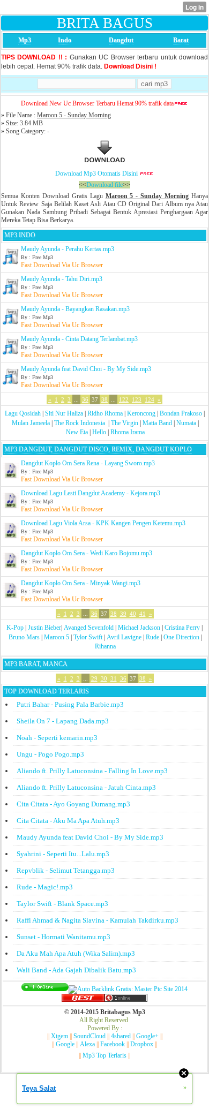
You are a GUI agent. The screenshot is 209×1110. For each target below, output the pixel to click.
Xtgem (59, 1036)
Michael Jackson (139, 627)
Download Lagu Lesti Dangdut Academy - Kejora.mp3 (90, 493)
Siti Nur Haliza (64, 413)
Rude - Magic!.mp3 (45, 887)
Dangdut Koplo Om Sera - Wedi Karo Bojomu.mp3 (86, 553)
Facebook (112, 1044)
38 (104, 399)
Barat (181, 40)
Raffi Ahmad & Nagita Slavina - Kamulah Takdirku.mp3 (97, 920)
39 (123, 613)
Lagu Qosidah (23, 413)
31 (113, 678)
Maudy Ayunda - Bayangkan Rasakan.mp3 (75, 309)
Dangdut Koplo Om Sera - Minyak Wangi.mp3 (80, 583)
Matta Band (157, 423)
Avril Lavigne (124, 637)
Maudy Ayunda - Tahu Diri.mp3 (61, 279)
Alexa (87, 1044)
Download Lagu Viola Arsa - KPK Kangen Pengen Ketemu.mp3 (103, 523)
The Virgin (124, 423)
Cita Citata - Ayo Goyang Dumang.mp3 (73, 804)
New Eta (77, 432)
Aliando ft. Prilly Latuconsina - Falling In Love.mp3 (92, 771)
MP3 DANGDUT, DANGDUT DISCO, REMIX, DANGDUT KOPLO (98, 449)
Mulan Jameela (31, 423)
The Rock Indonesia (80, 423)
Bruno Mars (24, 637)
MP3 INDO (19, 235)
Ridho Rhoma (105, 413)
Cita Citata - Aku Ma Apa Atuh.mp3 (68, 821)
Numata (186, 423)
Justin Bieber (44, 627)
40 (133, 613)
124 (149, 399)
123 (136, 399)
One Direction (181, 637)
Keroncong (141, 413)
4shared (121, 1036)
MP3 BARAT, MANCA (36, 664)
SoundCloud (89, 1036)
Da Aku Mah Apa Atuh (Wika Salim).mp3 (76, 953)
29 (94, 678)
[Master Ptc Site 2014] (128, 989)
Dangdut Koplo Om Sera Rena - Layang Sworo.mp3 (88, 463)
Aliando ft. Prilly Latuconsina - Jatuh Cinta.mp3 (86, 787)
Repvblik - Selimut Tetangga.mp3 (66, 870)
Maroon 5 (56, 637)
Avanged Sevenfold (89, 627)
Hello (99, 432)
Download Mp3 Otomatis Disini (96, 173)
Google (65, 1044)
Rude (152, 637)
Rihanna (105, 646)
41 (142, 613)
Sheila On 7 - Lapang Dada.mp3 (63, 721)
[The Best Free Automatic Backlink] (83, 999)
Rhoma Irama (127, 432)
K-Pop (15, 627)
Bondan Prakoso (181, 413)
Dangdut (121, 40)
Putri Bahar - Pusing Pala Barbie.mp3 (70, 704)
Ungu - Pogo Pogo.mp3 (50, 754)
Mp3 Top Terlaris (104, 1055)
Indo (64, 40)
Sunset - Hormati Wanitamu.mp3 (63, 937)
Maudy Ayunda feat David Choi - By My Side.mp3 (86, 369)
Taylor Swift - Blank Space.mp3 (62, 904)
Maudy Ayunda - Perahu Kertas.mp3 (67, 249)
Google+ (147, 1036)
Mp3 (24, 40)
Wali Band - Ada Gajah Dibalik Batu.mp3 (76, 970)
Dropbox (141, 1044)
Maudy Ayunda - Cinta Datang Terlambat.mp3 (79, 339)
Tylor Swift (87, 637)
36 (85, 399)
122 (124, 399)
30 (104, 678)
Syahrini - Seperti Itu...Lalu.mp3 (63, 854)
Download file (104, 184)
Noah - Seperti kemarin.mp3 (57, 738)
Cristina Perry (182, 627)
